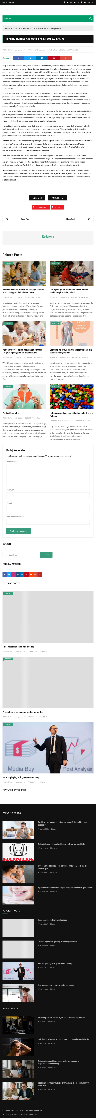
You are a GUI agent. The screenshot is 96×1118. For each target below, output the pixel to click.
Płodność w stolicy (11, 413)
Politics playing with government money (20, 777)
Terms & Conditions (29, 1114)
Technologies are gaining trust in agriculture (23, 712)
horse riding (41, 207)
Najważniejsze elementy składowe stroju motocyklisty (61, 844)
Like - (38, 198)
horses (57, 207)
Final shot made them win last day (18, 646)
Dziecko (8, 263)
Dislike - (58, 198)
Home (4, 2)
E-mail (10, 503)
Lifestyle (11, 2)
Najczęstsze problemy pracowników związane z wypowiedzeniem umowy (58, 1062)
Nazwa (10, 489)
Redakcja (41, 50)
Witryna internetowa (15, 516)
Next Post (70, 219)
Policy (15, 1114)
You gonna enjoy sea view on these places (56, 985)
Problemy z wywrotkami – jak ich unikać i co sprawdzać (61, 1017)
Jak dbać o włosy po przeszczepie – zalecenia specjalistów (63, 1039)
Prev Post (25, 219)
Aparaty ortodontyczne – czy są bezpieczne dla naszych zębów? (65, 887)
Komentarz (12, 461)
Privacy (5, 1114)
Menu (9, 18)
